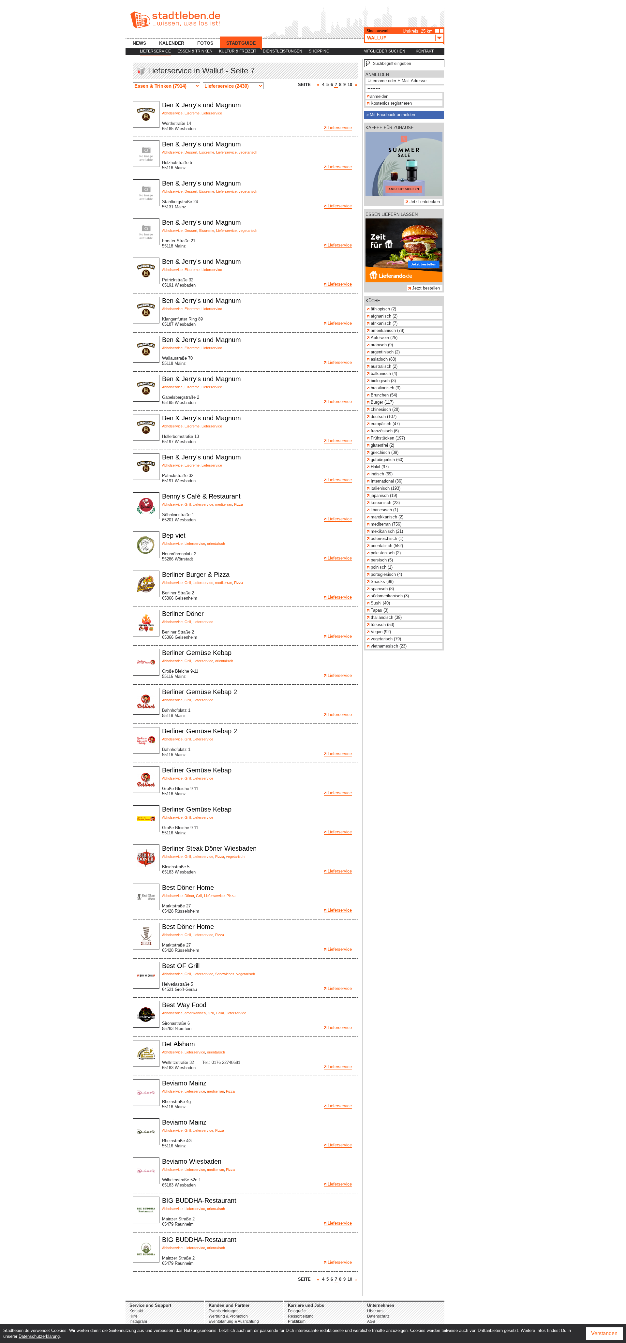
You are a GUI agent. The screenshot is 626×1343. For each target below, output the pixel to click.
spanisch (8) (382, 588)
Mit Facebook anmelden (392, 114)
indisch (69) (382, 473)
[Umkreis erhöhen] (437, 31)
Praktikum (297, 1321)
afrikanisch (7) (384, 323)
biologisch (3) (383, 380)
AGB (371, 1321)
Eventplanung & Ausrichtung (234, 1321)
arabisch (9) (382, 344)
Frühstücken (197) (388, 438)
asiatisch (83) (383, 359)
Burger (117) (382, 402)
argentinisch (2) (385, 352)
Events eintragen (224, 1311)
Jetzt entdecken (425, 201)
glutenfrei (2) (382, 445)
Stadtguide (241, 43)
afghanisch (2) (384, 316)
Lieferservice (155, 51)
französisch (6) (385, 430)
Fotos (205, 43)
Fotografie (297, 1311)
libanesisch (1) (384, 509)
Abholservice (172, 113)
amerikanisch (195, 1013)
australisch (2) (384, 366)
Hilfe (133, 1316)
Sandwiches (224, 974)
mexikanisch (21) (387, 531)
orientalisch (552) (387, 545)
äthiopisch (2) (383, 308)
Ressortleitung (301, 1316)
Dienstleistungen (282, 51)
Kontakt (425, 51)
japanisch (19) (384, 495)
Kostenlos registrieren (391, 103)
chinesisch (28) (385, 409)
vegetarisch (248, 152)
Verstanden (604, 1333)
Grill (188, 504)
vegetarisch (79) (386, 638)
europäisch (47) (385, 423)
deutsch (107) (383, 416)
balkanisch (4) (384, 373)
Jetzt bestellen (426, 288)
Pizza (238, 504)
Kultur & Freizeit (237, 51)
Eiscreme (192, 113)
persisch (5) (382, 560)
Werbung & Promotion (228, 1316)
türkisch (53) (382, 624)
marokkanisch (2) (387, 517)
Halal (220, 1013)
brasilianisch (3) (385, 387)
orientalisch (216, 543)
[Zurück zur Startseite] (175, 19)
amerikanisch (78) (387, 330)
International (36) (386, 481)
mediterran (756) (386, 524)
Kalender (171, 43)
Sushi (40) (380, 603)
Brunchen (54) (384, 395)
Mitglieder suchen (384, 51)
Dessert (191, 152)
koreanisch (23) (385, 502)
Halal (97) (380, 466)
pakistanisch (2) (386, 552)
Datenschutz (378, 1316)
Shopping (319, 51)
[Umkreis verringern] (441, 31)
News (139, 43)
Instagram (138, 1321)
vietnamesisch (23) (389, 646)
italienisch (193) (385, 488)
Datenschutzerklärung (39, 1336)
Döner (189, 896)
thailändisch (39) (386, 617)
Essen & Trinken (195, 51)
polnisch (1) (382, 567)
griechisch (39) (384, 452)
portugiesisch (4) (386, 574)
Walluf (376, 37)
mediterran (223, 504)
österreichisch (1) (387, 538)
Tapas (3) (379, 610)
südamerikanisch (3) (390, 595)
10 (350, 84)
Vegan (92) (381, 631)
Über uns (375, 1311)
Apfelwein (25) (384, 337)
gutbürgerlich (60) (387, 459)
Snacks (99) (382, 581)
